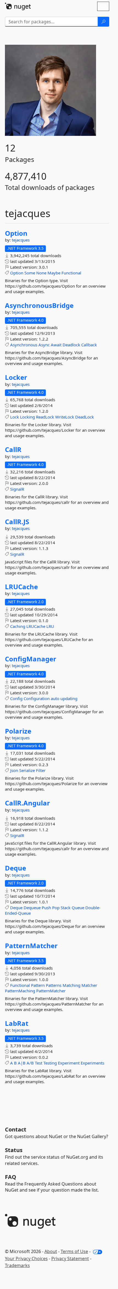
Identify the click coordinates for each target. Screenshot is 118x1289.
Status (14, 1150)
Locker (16, 377)
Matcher (89, 985)
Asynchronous (23, 344)
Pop (56, 907)
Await (56, 344)
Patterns (53, 985)
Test (38, 1063)
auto (55, 698)
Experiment (69, 1063)
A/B (30, 1063)
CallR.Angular (27, 803)
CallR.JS (17, 522)
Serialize (27, 770)
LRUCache (21, 587)
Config (16, 698)
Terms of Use (74, 1251)
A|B (22, 1063)
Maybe (53, 273)
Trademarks (17, 1265)
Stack (66, 907)
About (50, 1251)
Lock (14, 417)
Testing (50, 1063)
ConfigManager (30, 659)
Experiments (92, 1063)
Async (44, 344)
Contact (15, 1129)
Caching (17, 626)
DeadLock (84, 417)
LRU (50, 626)
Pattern (38, 985)
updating (68, 698)
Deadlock (71, 344)
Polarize (18, 731)
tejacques (21, 240)
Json (14, 770)
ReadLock (45, 417)
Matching (71, 985)
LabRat (16, 1023)
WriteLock (64, 417)
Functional (71, 273)
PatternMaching (20, 990)
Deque (15, 868)
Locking (27, 417)
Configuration (37, 698)
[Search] (103, 22)
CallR (13, 449)
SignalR (17, 489)
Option (16, 233)
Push (46, 907)
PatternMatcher (31, 946)
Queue (78, 907)
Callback (89, 344)
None (41, 273)
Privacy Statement (70, 1259)
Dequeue (32, 907)
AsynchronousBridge (39, 305)
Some (29, 273)
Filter (41, 770)
